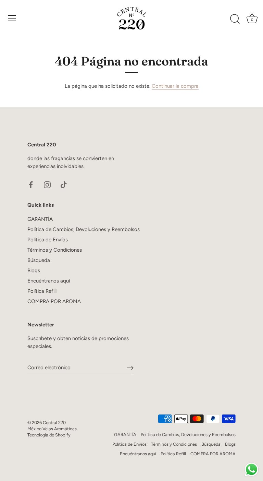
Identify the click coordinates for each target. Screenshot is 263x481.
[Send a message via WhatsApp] (251, 469)
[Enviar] (130, 367)
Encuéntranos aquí (48, 281)
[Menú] (12, 18)
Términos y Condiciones (54, 250)
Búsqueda (38, 260)
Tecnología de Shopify (49, 434)
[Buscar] (234, 19)
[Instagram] (47, 184)
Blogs (33, 270)
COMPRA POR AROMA (54, 301)
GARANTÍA (40, 219)
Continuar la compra (175, 86)
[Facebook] (30, 184)
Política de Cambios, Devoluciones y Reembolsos (83, 229)
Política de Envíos (47, 240)
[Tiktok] (63, 184)
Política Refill (42, 291)
